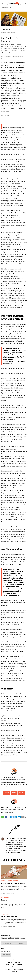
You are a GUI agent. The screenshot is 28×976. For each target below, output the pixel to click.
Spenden (7, 792)
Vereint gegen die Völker (9, 916)
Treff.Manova (8, 969)
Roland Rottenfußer (12, 910)
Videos (14, 959)
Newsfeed (10, 962)
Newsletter (17, 962)
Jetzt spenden (6, 954)
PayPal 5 (14, 792)
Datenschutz (14, 966)
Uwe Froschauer (11, 926)
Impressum (19, 964)
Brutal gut (4, 900)
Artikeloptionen (6, 29)
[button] (2, 817)
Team (13, 964)
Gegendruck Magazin (18, 969)
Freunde (7, 964)
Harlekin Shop (14, 971)
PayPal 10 (21, 792)
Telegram (8, 959)
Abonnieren (22, 943)
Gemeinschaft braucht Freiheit (13, 883)
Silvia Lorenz (6, 115)
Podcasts (20, 959)
